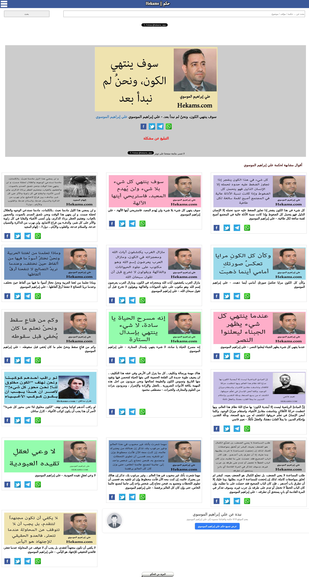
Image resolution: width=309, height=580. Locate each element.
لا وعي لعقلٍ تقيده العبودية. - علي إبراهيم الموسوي (65, 475)
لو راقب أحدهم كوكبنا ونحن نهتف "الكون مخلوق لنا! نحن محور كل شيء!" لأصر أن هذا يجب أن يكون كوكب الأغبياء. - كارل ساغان (49, 409)
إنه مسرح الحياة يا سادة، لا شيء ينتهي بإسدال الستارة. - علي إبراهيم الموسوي (154, 349)
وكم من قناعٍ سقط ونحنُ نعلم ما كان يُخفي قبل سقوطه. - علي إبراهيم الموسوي (49, 349)
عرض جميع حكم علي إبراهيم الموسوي (217, 526)
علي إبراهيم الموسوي (111, 116)
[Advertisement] (154, 35)
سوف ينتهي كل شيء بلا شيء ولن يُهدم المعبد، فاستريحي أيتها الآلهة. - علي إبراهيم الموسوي (154, 212)
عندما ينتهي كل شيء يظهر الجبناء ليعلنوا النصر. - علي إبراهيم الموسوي (262, 347)
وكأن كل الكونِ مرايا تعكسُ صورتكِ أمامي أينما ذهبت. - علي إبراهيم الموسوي (259, 284)
